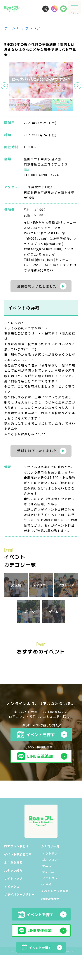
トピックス (11, 886)
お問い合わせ (50, 899)
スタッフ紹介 (13, 870)
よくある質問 (13, 862)
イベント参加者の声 (18, 854)
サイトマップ (13, 878)
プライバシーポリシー (19, 894)
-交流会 (46, 884)
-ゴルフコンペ (51, 859)
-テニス (46, 866)
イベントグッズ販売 (55, 891)
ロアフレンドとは (16, 846)
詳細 (27, 169)
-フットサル (49, 878)
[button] (77, 85)
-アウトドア (49, 853)
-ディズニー (49, 872)
